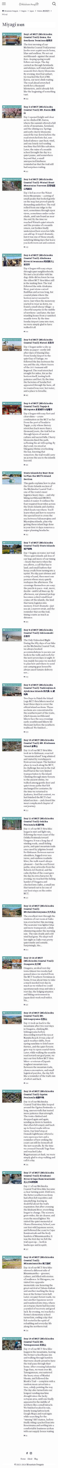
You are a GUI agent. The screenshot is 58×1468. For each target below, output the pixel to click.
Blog (36, 1459)
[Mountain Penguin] (29, 4)
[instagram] (30, 1453)
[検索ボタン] (54, 4)
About (29, 1459)
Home (23, 1459)
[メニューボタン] (4, 4)
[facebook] (27, 1453)
